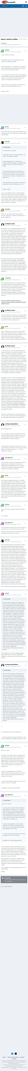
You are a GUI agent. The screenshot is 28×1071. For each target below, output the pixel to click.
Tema (4, 1057)
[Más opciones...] (25, 51)
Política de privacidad (13, 1057)
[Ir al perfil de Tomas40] (2, 278)
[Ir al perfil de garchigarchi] (2, 458)
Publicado (12, 51)
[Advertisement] (14, 23)
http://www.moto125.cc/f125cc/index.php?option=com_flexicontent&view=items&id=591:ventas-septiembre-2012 (13, 302)
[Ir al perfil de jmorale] (2, 142)
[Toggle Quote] (3, 147)
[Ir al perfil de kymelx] (2, 50)
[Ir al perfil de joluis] (2, 327)
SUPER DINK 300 (17, 44)
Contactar (22, 1057)
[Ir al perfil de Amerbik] (2, 210)
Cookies (14, 1058)
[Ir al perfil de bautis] (2, 127)
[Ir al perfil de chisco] (2, 594)
